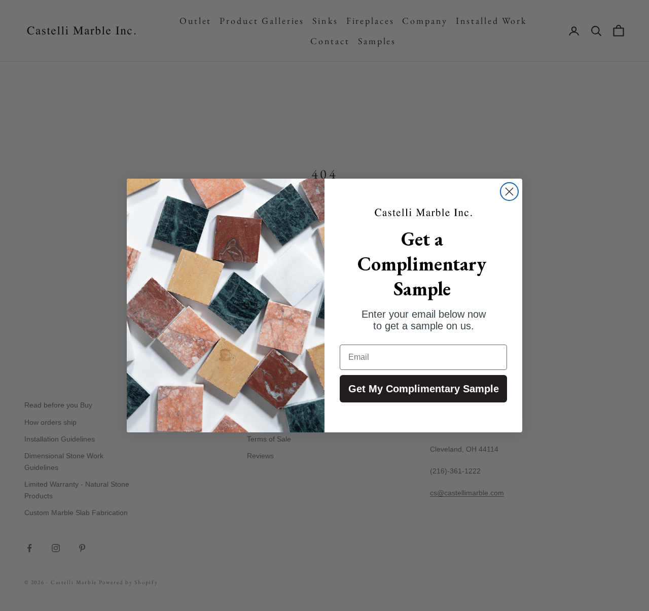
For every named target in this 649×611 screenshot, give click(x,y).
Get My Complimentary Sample (423, 388)
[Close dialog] (509, 191)
